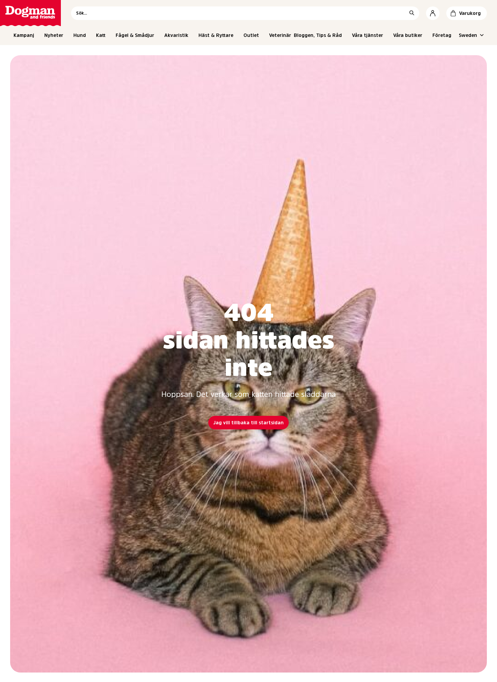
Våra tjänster (367, 35)
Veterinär (280, 35)
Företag (441, 35)
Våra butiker (407, 35)
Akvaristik (176, 35)
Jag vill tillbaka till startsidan (248, 422)
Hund (79, 35)
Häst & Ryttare (215, 35)
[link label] (30, 13)
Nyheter (53, 35)
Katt (100, 35)
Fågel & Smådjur (135, 35)
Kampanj (24, 35)
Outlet (251, 35)
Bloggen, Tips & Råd (318, 35)
